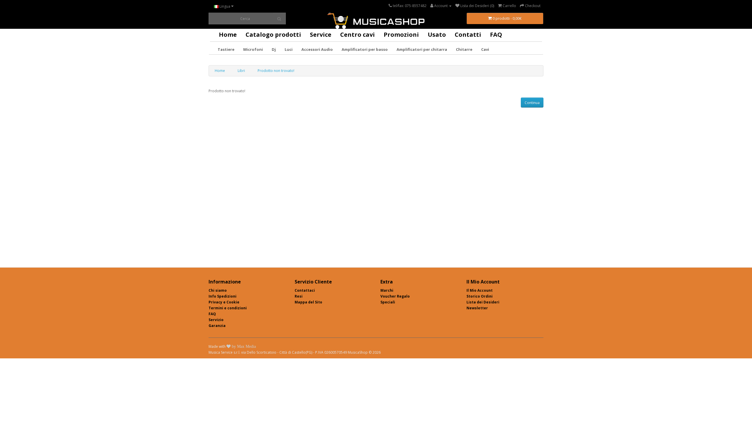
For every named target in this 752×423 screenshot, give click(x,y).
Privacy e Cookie (224, 302)
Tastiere (226, 49)
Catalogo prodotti (273, 34)
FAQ (496, 34)
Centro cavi (357, 34)
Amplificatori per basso (365, 49)
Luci (289, 49)
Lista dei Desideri (482, 302)
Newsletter (477, 308)
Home (228, 34)
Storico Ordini (479, 296)
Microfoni (253, 49)
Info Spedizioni (222, 296)
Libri (241, 70)
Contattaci (305, 290)
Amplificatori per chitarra (422, 49)
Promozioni (401, 34)
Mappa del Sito (308, 302)
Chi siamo (218, 290)
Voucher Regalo (395, 296)
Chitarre (464, 49)
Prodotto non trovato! (276, 70)
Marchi (386, 290)
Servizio (216, 319)
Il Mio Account (479, 290)
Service (320, 34)
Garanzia (217, 325)
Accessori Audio (317, 49)
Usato (437, 34)
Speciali (387, 302)
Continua (532, 102)
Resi (299, 296)
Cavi (485, 49)
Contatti (468, 34)
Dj (274, 49)
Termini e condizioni (228, 308)
